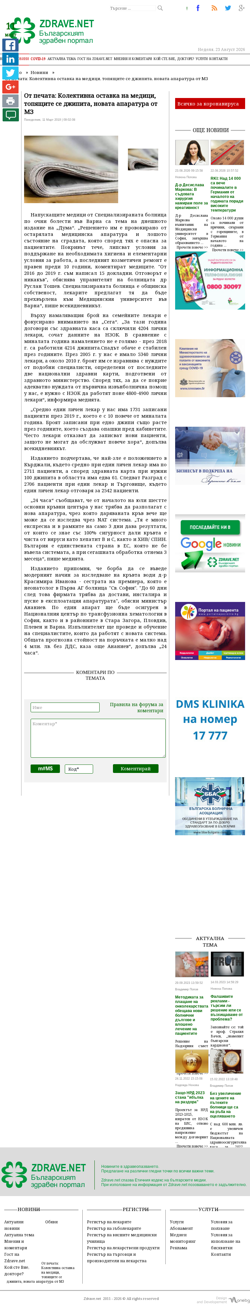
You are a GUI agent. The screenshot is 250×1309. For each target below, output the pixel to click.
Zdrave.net (92, 1299)
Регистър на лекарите (109, 1221)
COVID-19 (38, 58)
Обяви (51, 1221)
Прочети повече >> (192, 247)
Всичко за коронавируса (208, 103)
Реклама (178, 1247)
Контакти (218, 58)
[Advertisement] (212, 897)
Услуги (202, 58)
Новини (22, 58)
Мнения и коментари (133, 58)
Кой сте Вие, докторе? (174, 58)
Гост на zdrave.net (94, 58)
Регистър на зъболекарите (114, 1228)
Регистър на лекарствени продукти (123, 1247)
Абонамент (181, 1228)
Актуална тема (62, 58)
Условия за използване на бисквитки (225, 1241)
